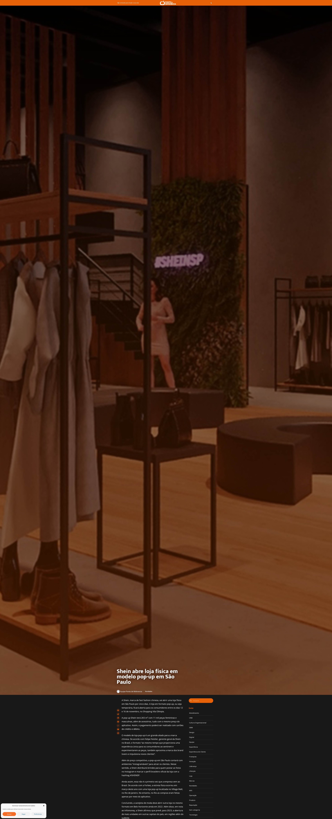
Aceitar (9, 814)
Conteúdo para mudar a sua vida (129, 3)
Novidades (148, 691)
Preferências (38, 814)
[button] (44, 806)
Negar (24, 814)
